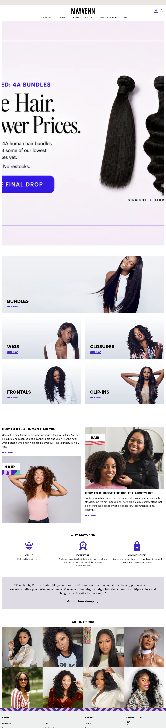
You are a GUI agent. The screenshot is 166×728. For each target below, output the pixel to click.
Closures (61, 17)
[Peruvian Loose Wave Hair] (144, 687)
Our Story (88, 723)
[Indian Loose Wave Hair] (144, 647)
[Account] (156, 11)
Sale (125, 17)
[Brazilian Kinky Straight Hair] (63, 687)
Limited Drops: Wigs (108, 17)
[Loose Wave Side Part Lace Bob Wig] (103, 687)
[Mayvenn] (83, 10)
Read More (7, 452)
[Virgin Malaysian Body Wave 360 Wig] (22, 647)
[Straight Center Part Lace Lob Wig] (22, 687)
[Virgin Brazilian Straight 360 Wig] (103, 647)
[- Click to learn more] (83, 0)
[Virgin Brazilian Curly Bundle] (63, 647)
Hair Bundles (45, 17)
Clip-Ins (88, 17)
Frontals (75, 17)
